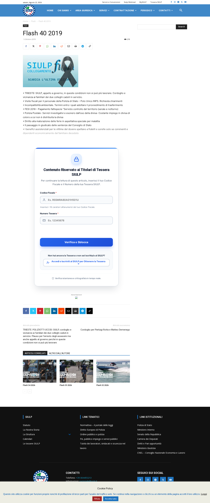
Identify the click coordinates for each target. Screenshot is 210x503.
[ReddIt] (61, 46)
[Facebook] (171, 2)
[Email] (68, 46)
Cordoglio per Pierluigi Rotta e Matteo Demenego (105, 329)
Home (25, 21)
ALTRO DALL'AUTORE (59, 353)
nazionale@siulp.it (88, 481)
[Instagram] (175, 2)
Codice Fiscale (48, 192)
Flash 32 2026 (102, 385)
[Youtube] (185, 2)
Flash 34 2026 (29, 385)
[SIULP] (29, 10)
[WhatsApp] (47, 46)
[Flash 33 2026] (76, 371)
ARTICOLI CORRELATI (35, 353)
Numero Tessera (49, 213)
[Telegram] (178, 2)
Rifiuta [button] (97, 499)
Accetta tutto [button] (111, 499)
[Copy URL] (90, 46)
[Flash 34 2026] (39, 371)
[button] (181, 10)
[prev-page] (25, 391)
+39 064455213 (83, 477)
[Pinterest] (40, 46)
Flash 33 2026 (66, 385)
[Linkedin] (54, 46)
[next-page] (30, 391)
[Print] (75, 46)
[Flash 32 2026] (113, 371)
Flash (33, 21)
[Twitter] (182, 2)
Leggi (204, 494)
